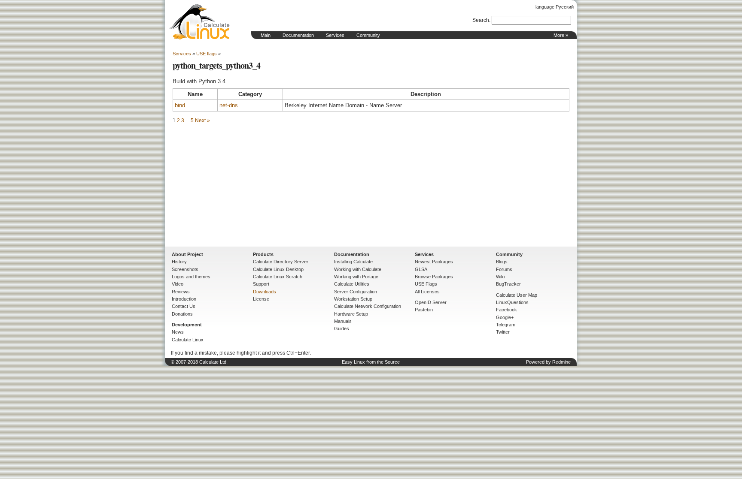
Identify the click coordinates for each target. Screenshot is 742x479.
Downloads (264, 291)
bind (180, 105)
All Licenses (427, 291)
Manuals (343, 321)
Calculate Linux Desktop (278, 269)
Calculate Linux (188, 339)
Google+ (505, 317)
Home (199, 21)
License (261, 298)
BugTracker (508, 283)
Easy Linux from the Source (371, 362)
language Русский (554, 6)
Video (177, 283)
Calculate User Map (516, 295)
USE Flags (426, 283)
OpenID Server (431, 302)
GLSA (421, 269)
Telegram (505, 324)
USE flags (206, 53)
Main (266, 35)
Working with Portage (356, 276)
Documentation (298, 35)
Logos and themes (191, 276)
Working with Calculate (357, 269)
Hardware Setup (351, 313)
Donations (182, 313)
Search (480, 20)
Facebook (506, 309)
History (179, 261)
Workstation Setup (353, 298)
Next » (202, 120)
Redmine (561, 362)
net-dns (228, 105)
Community (368, 35)
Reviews (181, 291)
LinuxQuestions (512, 302)
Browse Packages (434, 276)
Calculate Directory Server (280, 261)
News (178, 331)
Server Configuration (355, 291)
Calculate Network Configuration (367, 306)
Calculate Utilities (351, 283)
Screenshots (185, 269)
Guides (341, 328)
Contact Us (183, 306)
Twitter (503, 331)
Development (187, 324)
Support (261, 283)
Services (335, 35)
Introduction (184, 298)
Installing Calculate (353, 261)
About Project (187, 254)
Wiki (500, 276)
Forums (504, 269)
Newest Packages (434, 261)
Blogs (502, 261)
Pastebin (424, 309)
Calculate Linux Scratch (277, 276)
